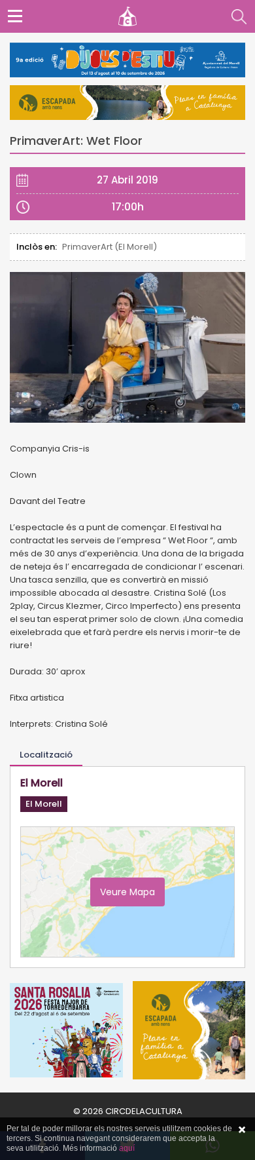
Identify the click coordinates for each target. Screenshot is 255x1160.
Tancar (242, 1130)
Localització (46, 754)
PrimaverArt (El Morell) (109, 247)
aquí (127, 1148)
